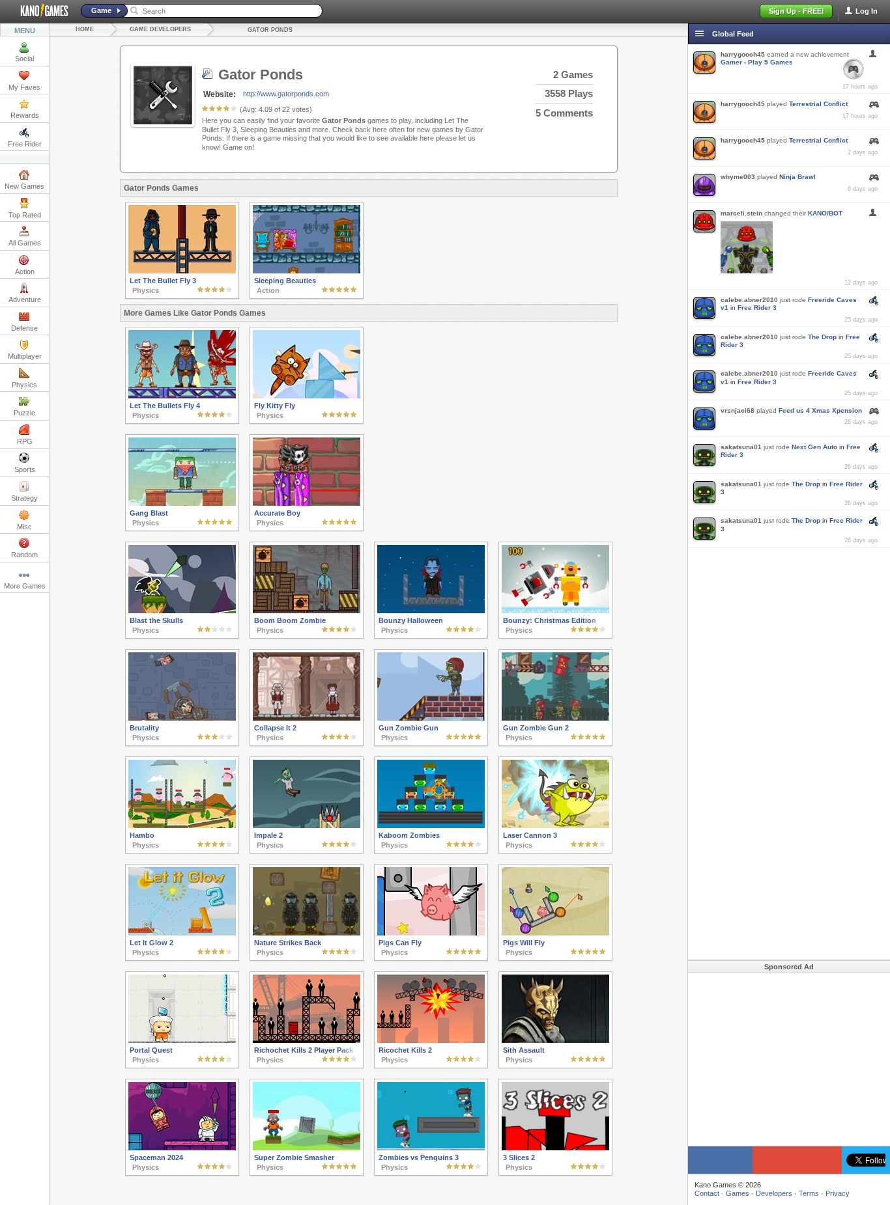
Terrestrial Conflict (818, 103)
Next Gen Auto (814, 446)
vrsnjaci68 (737, 410)
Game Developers (160, 29)
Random (24, 555)
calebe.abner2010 (749, 299)
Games (737, 1193)
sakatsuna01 (741, 446)
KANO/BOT (825, 213)
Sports (24, 469)
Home (85, 29)
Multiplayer (25, 356)
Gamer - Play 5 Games (757, 62)
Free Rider (25, 144)
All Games (24, 243)
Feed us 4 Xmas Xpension (820, 410)
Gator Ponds (270, 30)
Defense (24, 328)
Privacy (837, 1193)
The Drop (822, 336)
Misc (24, 527)
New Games (24, 186)
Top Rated (24, 215)
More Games (25, 586)
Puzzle (24, 413)
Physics (24, 385)
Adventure (24, 299)
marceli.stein (741, 213)
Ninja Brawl (797, 176)
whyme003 (738, 176)
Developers (774, 1193)
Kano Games (39, 11)
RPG (25, 441)
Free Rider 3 (757, 307)
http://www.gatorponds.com (286, 94)
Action (25, 271)
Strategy (24, 498)
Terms (809, 1193)
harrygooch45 (743, 54)
